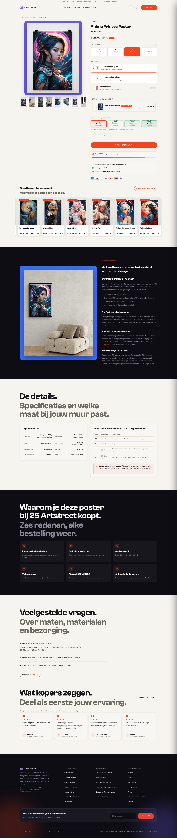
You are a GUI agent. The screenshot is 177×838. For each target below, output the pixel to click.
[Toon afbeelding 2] (32, 102)
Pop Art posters (69, 792)
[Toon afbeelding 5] (57, 102)
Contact (130, 802)
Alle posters (68, 802)
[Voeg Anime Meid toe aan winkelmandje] (52, 234)
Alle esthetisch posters (144, 188)
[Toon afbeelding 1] (23, 102)
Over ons (86, 7)
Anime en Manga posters (72, 797)
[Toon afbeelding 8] (83, 102)
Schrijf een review (146, 697)
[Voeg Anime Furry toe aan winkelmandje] (76, 234)
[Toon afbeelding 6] (66, 102)
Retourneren (132, 787)
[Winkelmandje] (137, 8)
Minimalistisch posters (103, 782)
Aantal (93, 135)
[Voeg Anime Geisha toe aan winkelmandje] (148, 234)
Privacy (130, 792)
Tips (94, 7)
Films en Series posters (104, 773)
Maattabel (153, 45)
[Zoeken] (126, 8)
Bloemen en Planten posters (105, 792)
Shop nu (149, 7)
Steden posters (101, 778)
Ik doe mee (146, 816)
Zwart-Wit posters (70, 778)
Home (21, 17)
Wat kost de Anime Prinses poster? (37, 643)
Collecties (76, 7)
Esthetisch (33, 17)
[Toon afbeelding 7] (75, 102)
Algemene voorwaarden (136, 797)
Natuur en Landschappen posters (107, 787)
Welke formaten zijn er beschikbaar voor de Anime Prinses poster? (51, 657)
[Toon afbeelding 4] (49, 102)
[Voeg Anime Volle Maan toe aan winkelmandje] (28, 234)
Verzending (132, 782)
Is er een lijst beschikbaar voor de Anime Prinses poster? (46, 665)
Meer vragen (28, 675)
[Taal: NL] (131, 7)
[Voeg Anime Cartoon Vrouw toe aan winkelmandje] (124, 234)
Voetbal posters (69, 773)
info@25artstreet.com (25, 791)
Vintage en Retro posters (72, 787)
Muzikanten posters (102, 797)
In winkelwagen (124, 145)
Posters (67, 7)
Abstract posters (69, 782)
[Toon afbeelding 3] (40, 102)
